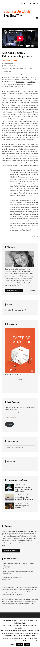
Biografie (15, 60)
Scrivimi (32, 290)
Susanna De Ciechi (9, 63)
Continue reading (13, 290)
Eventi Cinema (9, 68)
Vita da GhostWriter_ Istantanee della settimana (17, 571)
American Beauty (19, 68)
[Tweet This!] (32, 236)
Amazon (20, 379)
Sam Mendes (28, 68)
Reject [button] (27, 644)
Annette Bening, (7, 84)
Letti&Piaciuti (6, 60)
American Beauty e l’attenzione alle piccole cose (19, 54)
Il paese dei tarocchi (13, 374)
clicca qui (18, 633)
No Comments (8, 71)
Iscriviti (9, 424)
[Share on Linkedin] (37, 236)
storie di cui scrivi (30, 77)
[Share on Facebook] (30, 236)
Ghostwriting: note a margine (11, 577)
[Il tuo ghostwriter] (18, 19)
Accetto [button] (19, 644)
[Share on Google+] (35, 236)
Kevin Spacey (32, 82)
